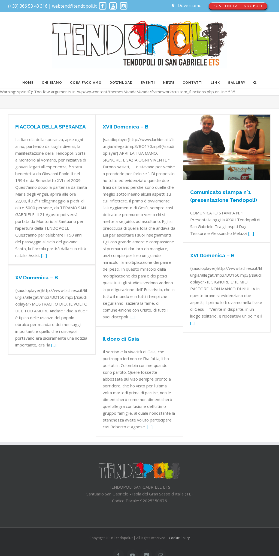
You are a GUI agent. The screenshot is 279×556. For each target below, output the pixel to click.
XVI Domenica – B (212, 255)
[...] (192, 322)
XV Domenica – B (36, 277)
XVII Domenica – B (125, 127)
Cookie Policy (179, 538)
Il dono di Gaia (121, 339)
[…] (44, 255)
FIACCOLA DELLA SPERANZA (50, 127)
